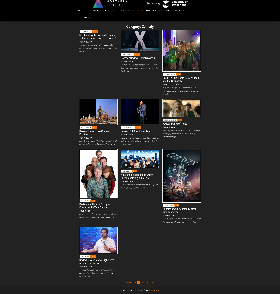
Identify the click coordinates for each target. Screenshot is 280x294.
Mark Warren (86, 211)
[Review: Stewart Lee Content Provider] (98, 112)
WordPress (138, 290)
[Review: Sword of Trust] (181, 108)
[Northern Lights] (79, 11)
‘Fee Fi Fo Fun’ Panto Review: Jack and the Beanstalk (180, 79)
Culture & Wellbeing (154, 11)
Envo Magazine (154, 290)
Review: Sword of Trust (174, 123)
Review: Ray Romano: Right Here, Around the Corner (97, 261)
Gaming (131, 11)
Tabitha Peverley (170, 216)
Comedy (140, 11)
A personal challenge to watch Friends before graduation (137, 176)
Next (152, 283)
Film (85, 11)
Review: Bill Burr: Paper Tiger (136, 131)
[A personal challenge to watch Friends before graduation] (140, 159)
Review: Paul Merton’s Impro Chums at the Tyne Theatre (94, 206)
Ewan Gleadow (86, 42)
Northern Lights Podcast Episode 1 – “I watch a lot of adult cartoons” (98, 37)
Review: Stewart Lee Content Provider (94, 133)
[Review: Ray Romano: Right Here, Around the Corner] (98, 240)
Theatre (121, 11)
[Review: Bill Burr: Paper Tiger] (140, 112)
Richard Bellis (128, 181)
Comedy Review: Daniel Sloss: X (138, 58)
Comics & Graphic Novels (176, 11)
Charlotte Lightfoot (171, 85)
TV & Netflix (95, 11)
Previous (129, 283)
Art (105, 11)
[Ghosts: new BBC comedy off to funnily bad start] (181, 176)
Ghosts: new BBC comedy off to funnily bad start (179, 210)
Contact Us (88, 17)
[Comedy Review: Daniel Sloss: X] (140, 41)
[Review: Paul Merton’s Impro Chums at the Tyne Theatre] (98, 173)
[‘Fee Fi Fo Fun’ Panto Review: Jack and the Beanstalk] (181, 50)
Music (112, 11)
